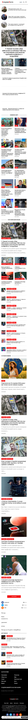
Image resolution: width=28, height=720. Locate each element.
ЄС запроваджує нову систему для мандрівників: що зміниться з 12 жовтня (20, 173)
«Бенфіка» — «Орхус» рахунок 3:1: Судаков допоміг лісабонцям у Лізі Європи (16, 308)
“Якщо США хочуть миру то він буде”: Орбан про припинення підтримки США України (17, 17)
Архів (11, 703)
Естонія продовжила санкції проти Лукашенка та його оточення (7, 211)
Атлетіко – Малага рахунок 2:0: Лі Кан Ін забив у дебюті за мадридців (16, 334)
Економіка (10, 264)
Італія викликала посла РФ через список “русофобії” (7, 172)
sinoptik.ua (17, 630)
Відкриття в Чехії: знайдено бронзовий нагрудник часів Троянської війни (20, 212)
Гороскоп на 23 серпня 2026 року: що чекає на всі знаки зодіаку (13, 384)
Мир (15, 677)
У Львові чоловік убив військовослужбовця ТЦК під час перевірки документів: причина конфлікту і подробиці (14, 52)
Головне (4, 238)
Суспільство (5, 278)
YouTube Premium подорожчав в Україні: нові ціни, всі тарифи (14, 78)
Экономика (4, 675)
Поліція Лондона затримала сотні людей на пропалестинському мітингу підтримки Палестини (7, 153)
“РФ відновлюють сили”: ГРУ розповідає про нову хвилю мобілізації (17, 9)
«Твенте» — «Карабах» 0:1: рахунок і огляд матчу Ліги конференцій (17, 317)
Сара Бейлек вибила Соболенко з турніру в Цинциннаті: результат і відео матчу (17, 350)
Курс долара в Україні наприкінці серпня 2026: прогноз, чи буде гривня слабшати (7, 71)
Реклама (22, 703)
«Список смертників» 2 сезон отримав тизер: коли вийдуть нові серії (21, 71)
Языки (15, 683)
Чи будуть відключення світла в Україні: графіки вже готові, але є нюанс (16, 664)
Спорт (22, 278)
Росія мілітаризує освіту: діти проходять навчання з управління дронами (6, 132)
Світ (3, 125)
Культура (23, 264)
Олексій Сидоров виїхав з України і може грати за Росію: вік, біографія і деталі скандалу (16, 325)
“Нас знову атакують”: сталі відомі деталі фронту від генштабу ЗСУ (16, 25)
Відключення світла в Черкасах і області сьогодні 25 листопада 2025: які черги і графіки (16, 639)
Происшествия (18, 679)
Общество (4, 677)
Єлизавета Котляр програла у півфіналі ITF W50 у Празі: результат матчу (13, 94)
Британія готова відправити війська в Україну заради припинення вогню (20, 130)
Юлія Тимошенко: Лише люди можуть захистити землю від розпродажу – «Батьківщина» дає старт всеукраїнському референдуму (13, 647)
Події (9, 238)
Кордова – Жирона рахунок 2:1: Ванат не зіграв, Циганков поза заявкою (13, 109)
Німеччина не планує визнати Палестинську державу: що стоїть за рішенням (7, 192)
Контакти (16, 703)
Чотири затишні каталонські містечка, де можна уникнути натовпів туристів (20, 152)
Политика (4, 644)
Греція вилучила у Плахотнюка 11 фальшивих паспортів (20, 192)
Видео (3, 683)
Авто (15, 681)
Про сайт (6, 703)
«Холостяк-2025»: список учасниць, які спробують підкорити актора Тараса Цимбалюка (15, 656)
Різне (3, 380)
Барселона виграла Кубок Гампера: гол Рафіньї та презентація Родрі (16, 342)
